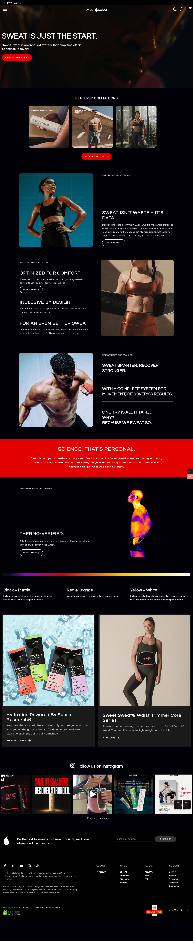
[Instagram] (29, 865)
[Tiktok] (37, 865)
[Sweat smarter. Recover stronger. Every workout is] (49, 794)
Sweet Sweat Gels (42, 110)
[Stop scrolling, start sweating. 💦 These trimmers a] (172, 794)
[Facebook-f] (4, 865)
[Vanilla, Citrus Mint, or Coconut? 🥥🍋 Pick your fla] (131, 794)
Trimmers (81, 110)
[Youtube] (21, 865)
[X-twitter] (13, 865)
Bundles (123, 110)
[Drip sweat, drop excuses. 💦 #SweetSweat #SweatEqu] (90, 794)
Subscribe (165, 839)
